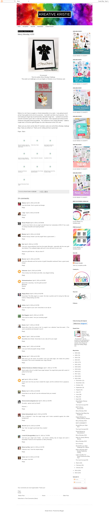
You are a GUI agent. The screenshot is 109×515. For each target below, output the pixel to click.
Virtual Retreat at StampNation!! (80, 432)
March (78, 463)
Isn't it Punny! (79, 443)
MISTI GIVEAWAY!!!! (81, 423)
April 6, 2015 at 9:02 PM (36, 293)
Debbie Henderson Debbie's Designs (32, 368)
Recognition (25, 26)
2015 (76, 378)
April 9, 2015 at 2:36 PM (45, 400)
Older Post (66, 495)
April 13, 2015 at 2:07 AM (32, 457)
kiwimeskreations (27, 280)
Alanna (24, 203)
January (78, 467)
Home (19, 26)
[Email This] (40, 191)
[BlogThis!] (42, 191)
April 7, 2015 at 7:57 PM (50, 368)
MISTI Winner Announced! (80, 407)
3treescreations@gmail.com (30, 400)
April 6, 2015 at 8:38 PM (39, 280)
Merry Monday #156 (81, 411)
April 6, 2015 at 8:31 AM (32, 203)
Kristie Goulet (79, 263)
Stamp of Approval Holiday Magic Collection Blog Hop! (85, 334)
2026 (76, 353)
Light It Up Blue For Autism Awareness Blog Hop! (83, 456)
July (77, 392)
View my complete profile (79, 265)
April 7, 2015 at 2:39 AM (32, 325)
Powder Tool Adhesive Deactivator (22, 171)
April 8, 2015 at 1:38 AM (31, 379)
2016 (76, 376)
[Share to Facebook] (45, 191)
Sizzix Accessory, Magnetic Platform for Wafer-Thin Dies (23, 158)
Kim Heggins (25, 315)
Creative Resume (49, 26)
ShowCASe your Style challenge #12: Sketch (82, 446)
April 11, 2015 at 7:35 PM (43, 435)
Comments (78, 482)
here (53, 117)
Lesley (24, 346)
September (79, 387)
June (77, 394)
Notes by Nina (26, 447)
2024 (76, 357)
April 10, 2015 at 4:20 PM (33, 425)
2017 (76, 373)
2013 (76, 472)
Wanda (24, 391)
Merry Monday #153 (81, 441)
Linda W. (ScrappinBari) (29, 435)
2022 (76, 362)
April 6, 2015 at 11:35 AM (33, 234)
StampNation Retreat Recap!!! (81, 401)
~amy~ (24, 212)
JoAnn (24, 305)
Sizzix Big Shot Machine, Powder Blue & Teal (49, 145)
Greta (23, 457)
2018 (76, 371)
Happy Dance (26, 293)
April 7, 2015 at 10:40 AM (33, 346)
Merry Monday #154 (81, 435)
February (78, 465)
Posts (76, 479)
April (77, 399)
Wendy (24, 234)
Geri (23, 244)
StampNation (40, 26)
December (79, 380)
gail (23, 379)
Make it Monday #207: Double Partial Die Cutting (82, 451)
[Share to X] (44, 191)
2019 (76, 369)
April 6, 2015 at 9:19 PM (32, 305)
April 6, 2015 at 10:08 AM (37, 222)
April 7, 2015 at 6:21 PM (33, 356)
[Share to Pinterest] (47, 191)
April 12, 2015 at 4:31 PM (37, 447)
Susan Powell (26, 222)
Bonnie (24, 259)
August (78, 389)
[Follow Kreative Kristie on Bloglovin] (80, 324)
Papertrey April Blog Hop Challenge (82, 414)
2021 (76, 364)
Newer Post (21, 495)
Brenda (24, 356)
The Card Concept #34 (82, 404)
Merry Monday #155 (81, 420)
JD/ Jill (24, 425)
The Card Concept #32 (82, 460)
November (79, 382)
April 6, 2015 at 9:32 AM (32, 212)
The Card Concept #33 (82, 429)
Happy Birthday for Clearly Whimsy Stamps (83, 417)
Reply (23, 207)
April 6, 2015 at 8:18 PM (33, 259)
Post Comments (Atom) (31, 498)
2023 (76, 360)
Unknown (24, 270)
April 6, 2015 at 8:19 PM (34, 270)
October (78, 385)
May (77, 396)
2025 (76, 355)
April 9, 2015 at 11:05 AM (33, 391)
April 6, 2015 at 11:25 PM (36, 315)
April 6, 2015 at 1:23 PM (31, 244)
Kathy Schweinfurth (27, 414)
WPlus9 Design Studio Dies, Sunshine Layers (49, 171)
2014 (76, 470)
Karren (24, 325)
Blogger (62, 510)
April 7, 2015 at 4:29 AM (33, 336)
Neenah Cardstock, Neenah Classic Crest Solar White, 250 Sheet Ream (24, 146)
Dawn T (24, 336)
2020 (76, 366)
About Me (33, 26)
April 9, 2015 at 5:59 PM (40, 414)
